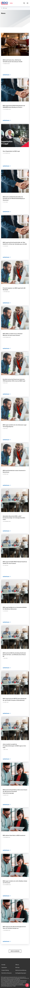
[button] (15, 951)
